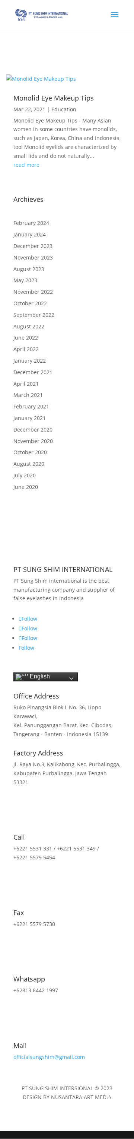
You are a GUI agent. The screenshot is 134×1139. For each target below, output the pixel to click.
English (39, 676)
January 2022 (29, 360)
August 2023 (28, 269)
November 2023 (33, 257)
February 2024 (31, 222)
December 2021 (32, 372)
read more (26, 164)
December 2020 (32, 429)
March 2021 (28, 394)
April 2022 (26, 349)
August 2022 (28, 326)
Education (63, 109)
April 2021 (26, 383)
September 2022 (33, 314)
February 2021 (31, 406)
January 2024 (29, 234)
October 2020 (30, 452)
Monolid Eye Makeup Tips (53, 97)
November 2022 (33, 291)
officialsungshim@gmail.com (49, 1056)
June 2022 (25, 337)
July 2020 (24, 475)
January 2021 (29, 417)
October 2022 (30, 303)
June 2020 (25, 486)
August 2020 (28, 463)
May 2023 (25, 280)
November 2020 (33, 441)
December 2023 (32, 245)
